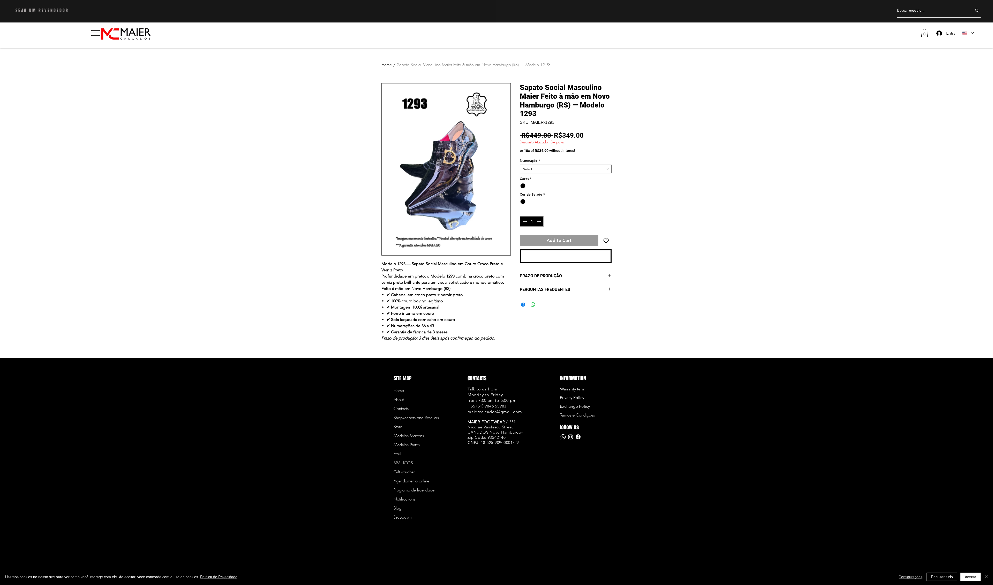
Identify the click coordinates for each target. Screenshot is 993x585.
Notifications (404, 499)
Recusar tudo (942, 576)
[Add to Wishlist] (606, 240)
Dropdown (403, 517)
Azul (397, 454)
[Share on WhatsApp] (533, 305)
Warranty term (572, 389)
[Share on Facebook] (523, 305)
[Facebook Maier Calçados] (578, 437)
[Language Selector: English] (968, 33)
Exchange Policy (575, 406)
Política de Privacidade (218, 576)
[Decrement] (524, 221)
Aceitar (970, 576)
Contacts (401, 408)
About (399, 399)
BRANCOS (403, 463)
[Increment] (539, 221)
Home (386, 64)
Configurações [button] (910, 576)
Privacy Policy (572, 397)
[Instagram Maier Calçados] (570, 437)
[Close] (987, 577)
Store (398, 426)
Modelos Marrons (409, 435)
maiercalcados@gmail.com (495, 411)
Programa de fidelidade (412, 490)
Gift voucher (404, 472)
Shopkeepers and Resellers (412, 417)
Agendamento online (411, 481)
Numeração (530, 160)
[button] (95, 33)
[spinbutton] (532, 221)
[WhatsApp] (563, 437)
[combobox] (566, 169)
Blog (397, 508)
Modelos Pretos (407, 445)
